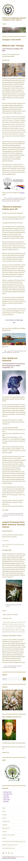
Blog (15, 198)
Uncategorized (14, 199)
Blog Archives (20, 198)
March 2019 (7, 799)
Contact (4, 831)
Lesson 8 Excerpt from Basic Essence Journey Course (13, 524)
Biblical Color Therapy (13, 45)
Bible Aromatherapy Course (9, 845)
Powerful (19, 514)
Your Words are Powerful (9, 359)
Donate (4, 838)
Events (4, 818)
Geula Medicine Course (8, 848)
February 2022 (7, 792)
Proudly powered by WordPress (9, 858)
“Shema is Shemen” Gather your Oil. (12, 208)
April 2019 (6, 797)
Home (4, 808)
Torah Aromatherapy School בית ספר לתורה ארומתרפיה (14, 19)
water (3, 516)
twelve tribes (17, 200)
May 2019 (6, 796)
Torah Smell (8, 199)
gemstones (8, 200)
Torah (12, 200)
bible (20, 199)
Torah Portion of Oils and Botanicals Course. (14, 841)
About (4, 811)
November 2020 (8, 794)
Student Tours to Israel (8, 835)
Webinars (4, 824)
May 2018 (6, 801)
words (6, 516)
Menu (4, 24)
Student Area (6, 821)
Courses (4, 814)
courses (22, 192)
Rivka (5, 198)
